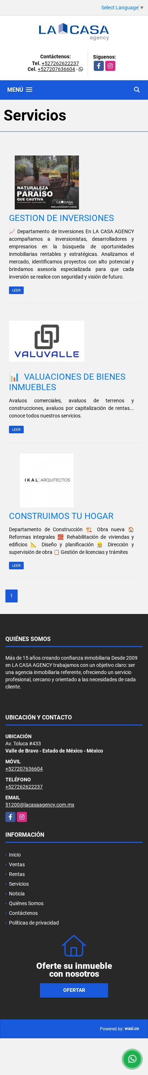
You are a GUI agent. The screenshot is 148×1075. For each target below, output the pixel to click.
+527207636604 (56, 69)
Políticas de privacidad (34, 923)
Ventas (17, 864)
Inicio (15, 855)
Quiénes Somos (26, 903)
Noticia (17, 893)
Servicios (19, 884)
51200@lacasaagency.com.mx (39, 805)
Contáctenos (23, 913)
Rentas (17, 874)
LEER (16, 290)
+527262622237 (60, 63)
